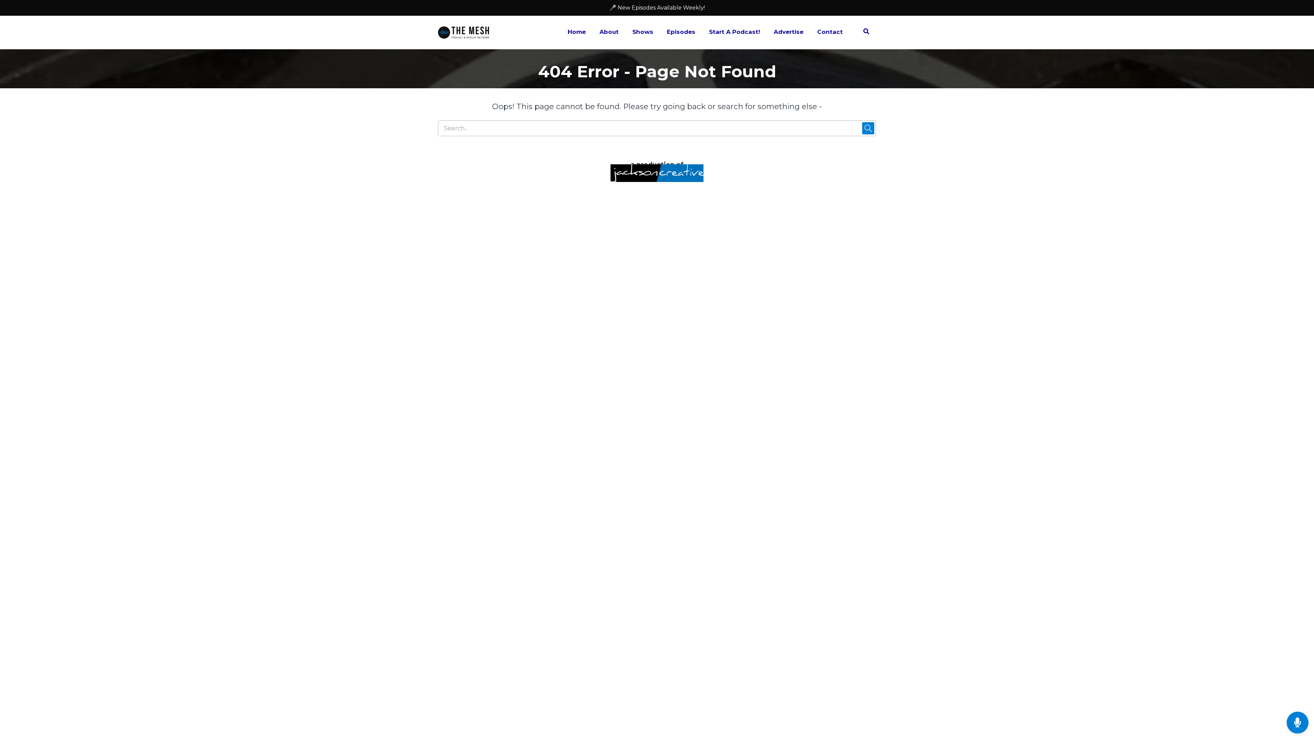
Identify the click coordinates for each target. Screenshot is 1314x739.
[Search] (863, 32)
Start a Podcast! (734, 31)
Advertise (788, 31)
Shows (642, 31)
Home (577, 31)
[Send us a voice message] (1297, 723)
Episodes (681, 31)
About (609, 31)
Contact (830, 31)
